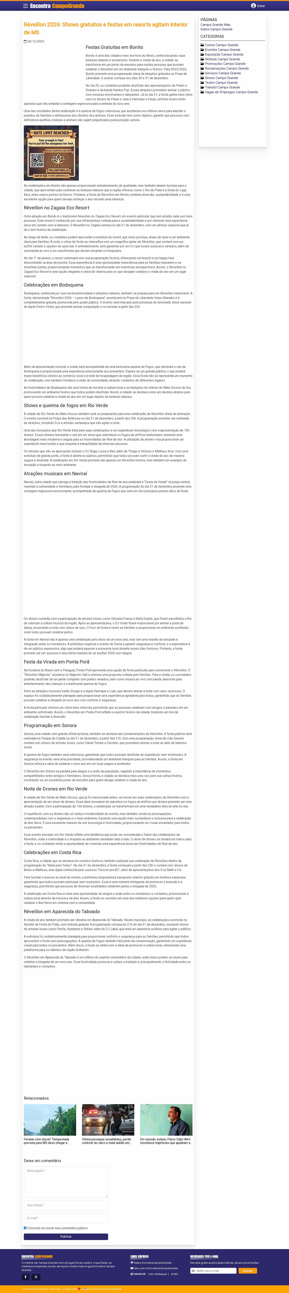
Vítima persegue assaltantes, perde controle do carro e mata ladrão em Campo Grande (106, 1142)
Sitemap (55, 1288)
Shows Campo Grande (221, 78)
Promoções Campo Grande (225, 64)
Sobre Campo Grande (217, 29)
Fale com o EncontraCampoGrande (156, 1268)
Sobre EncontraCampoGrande (153, 1262)
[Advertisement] (53, 71)
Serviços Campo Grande (223, 73)
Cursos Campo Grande (221, 45)
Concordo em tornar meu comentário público (57, 1228)
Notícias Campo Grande (222, 59)
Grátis (174, 1274)
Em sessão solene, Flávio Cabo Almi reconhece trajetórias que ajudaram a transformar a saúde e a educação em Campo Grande (166, 1144)
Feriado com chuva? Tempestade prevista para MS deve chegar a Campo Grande (46, 1142)
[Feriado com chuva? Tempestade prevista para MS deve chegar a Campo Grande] (50, 1120)
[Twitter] (35, 1277)
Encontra (57, 5)
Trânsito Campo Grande (222, 87)
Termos (26, 1288)
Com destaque (157, 1274)
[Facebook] (25, 1277)
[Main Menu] (25, 6)
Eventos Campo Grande (222, 50)
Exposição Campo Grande (224, 54)
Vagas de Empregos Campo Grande (231, 92)
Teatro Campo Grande (221, 82)
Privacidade (40, 1288)
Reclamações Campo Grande (227, 68)
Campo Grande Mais (215, 25)
